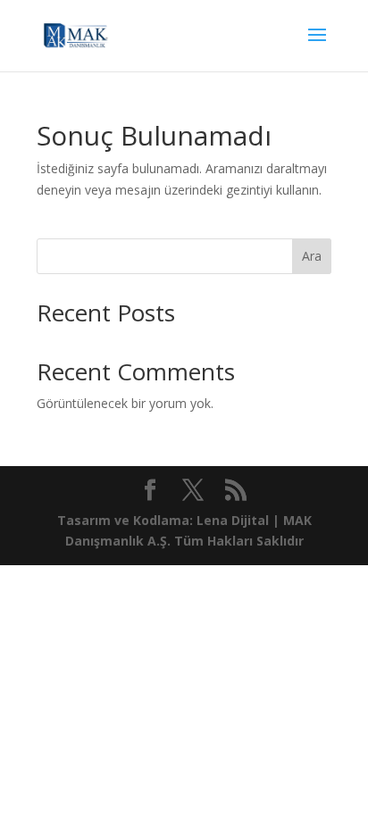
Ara (312, 255)
